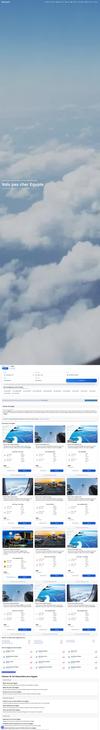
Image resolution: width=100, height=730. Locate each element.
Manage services (2, 727)
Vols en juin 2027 (7, 393)
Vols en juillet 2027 (15, 393)
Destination (37, 372)
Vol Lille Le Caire (43, 470)
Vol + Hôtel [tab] (12, 368)
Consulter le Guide (91, 400)
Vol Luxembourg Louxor (11, 577)
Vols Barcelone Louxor (20, 634)
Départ (4, 372)
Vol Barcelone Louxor (11, 629)
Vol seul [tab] (5, 368)
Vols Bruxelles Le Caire (20, 475)
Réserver (24, 470)
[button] (1, 182)
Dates (67, 372)
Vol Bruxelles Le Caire (11, 470)
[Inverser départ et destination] (33, 375)
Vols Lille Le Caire (52, 475)
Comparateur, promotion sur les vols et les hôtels (19, 188)
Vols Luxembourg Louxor (20, 581)
